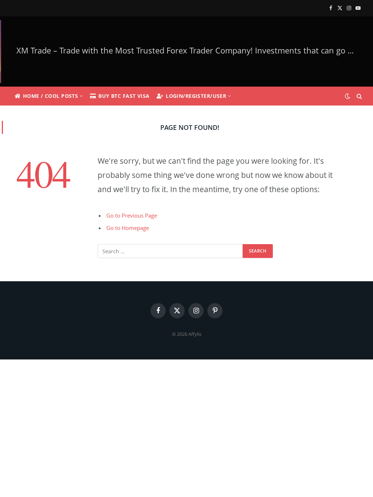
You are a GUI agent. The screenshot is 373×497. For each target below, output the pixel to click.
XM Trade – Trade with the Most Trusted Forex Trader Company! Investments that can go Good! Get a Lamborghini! (188, 50)
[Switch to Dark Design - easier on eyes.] (347, 96)
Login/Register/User (196, 95)
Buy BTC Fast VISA (123, 95)
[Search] (358, 96)
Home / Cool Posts (50, 95)
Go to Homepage (127, 227)
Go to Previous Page (131, 215)
